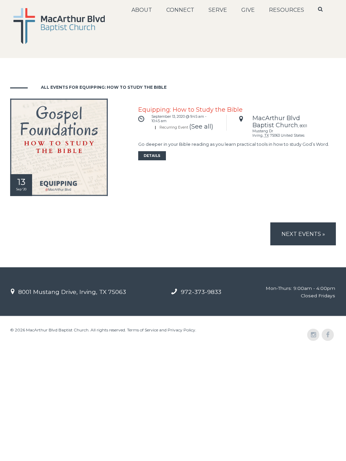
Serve (217, 10)
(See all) (201, 126)
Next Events (303, 234)
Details (152, 156)
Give (248, 10)
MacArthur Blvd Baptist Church (276, 121)
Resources (286, 10)
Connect (180, 10)
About (141, 10)
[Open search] (321, 9)
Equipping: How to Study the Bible (190, 109)
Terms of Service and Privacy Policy (161, 329)
